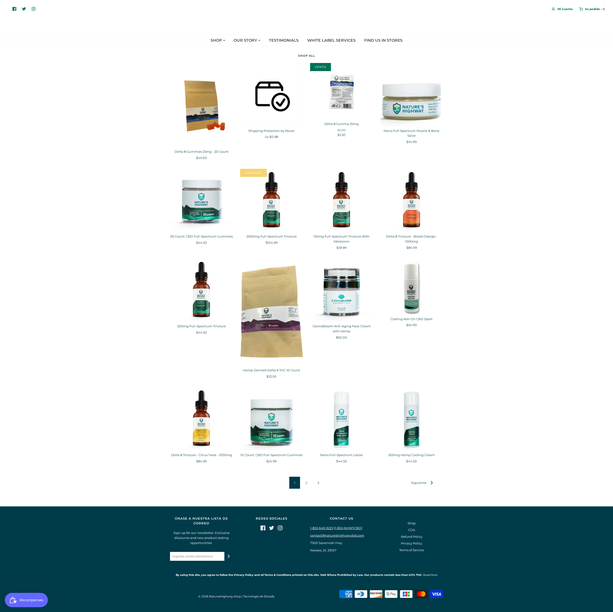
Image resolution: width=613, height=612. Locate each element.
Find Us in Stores (383, 40)
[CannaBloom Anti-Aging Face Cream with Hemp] (341, 290)
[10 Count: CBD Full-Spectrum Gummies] (271, 418)
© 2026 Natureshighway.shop (219, 596)
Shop (412, 523)
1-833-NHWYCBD (348, 528)
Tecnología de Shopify (259, 596)
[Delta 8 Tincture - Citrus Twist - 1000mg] (201, 418)
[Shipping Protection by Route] (271, 94)
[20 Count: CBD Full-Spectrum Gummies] (201, 200)
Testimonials (284, 40)
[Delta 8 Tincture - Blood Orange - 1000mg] (411, 200)
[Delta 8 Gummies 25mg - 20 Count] (201, 105)
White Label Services (331, 40)
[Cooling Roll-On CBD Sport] (411, 286)
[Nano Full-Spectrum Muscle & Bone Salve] (411, 94)
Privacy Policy (411, 543)
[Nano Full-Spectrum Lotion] (341, 418)
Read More (429, 575)
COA (411, 530)
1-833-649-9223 (321, 528)
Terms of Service (411, 550)
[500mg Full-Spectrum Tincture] (201, 290)
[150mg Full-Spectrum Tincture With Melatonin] (341, 200)
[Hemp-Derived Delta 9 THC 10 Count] (271, 312)
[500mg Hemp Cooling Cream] (411, 418)
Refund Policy (411, 536)
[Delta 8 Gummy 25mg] (341, 91)
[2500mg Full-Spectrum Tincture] (271, 200)
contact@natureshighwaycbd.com (337, 535)
